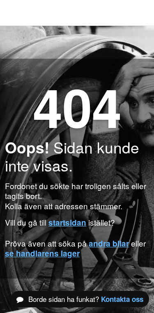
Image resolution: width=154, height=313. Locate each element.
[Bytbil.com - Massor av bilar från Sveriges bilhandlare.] (18, 12)
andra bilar (109, 243)
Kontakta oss (122, 299)
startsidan (67, 222)
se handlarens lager (42, 253)
